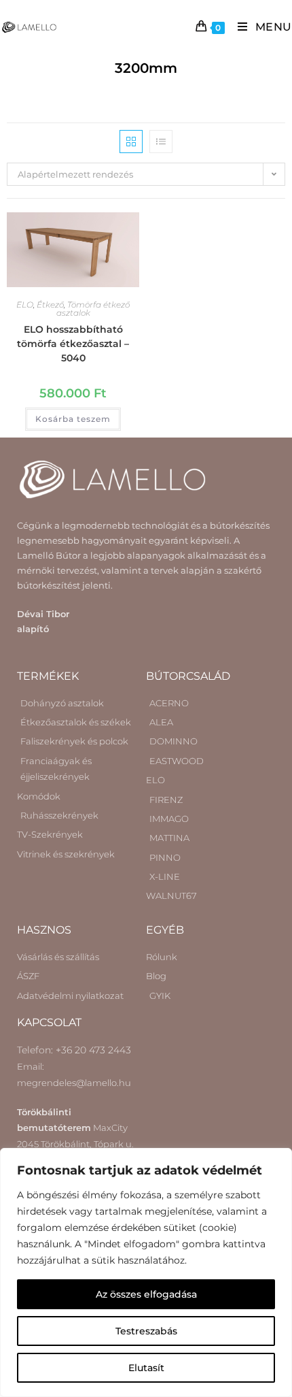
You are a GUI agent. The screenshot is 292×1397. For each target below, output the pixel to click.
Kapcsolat (49, 1022)
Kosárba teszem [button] (73, 419)
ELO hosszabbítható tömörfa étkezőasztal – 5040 (73, 343)
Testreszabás (146, 1331)
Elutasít (146, 1368)
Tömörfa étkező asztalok (93, 308)
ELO (24, 304)
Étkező (50, 304)
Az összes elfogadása (146, 1294)
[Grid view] (131, 141)
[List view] (160, 141)
